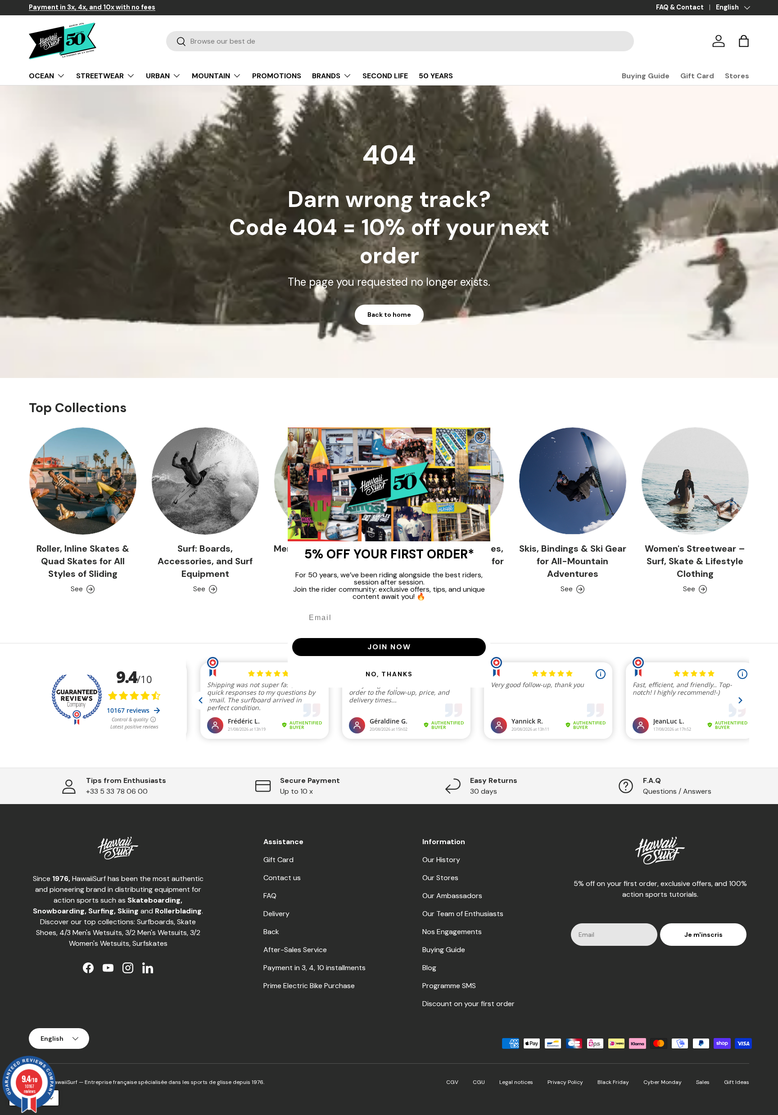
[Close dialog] (480, 437)
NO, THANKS (389, 674)
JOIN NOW (389, 647)
